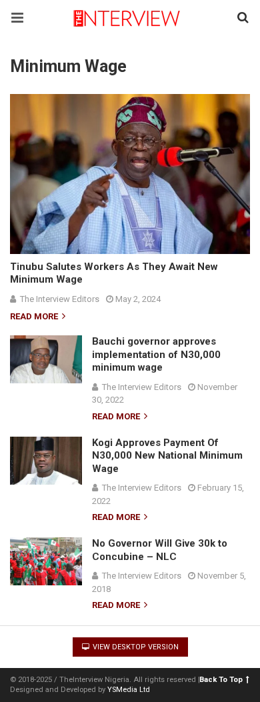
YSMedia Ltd (128, 689)
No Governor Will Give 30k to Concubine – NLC (159, 550)
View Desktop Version (135, 647)
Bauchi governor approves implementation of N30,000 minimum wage (156, 354)
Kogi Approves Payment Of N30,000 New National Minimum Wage (167, 456)
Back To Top (221, 679)
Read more (35, 316)
